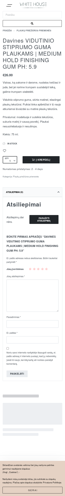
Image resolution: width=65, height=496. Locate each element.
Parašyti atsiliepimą (44, 219)
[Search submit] (32, 23)
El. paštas (12, 332)
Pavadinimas (13, 316)
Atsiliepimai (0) (14, 192)
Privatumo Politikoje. (52, 482)
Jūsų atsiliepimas (15, 276)
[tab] (32, 192)
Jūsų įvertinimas (15, 269)
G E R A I (32, 490)
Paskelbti (17, 373)
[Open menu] (9, 5)
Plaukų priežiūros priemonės (34, 30)
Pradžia (7, 30)
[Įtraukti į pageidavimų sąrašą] (4, 151)
